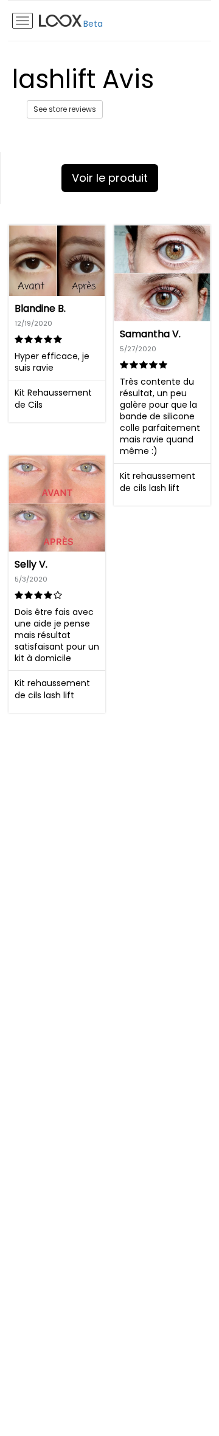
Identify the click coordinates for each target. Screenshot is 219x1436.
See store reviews (64, 109)
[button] (57, 323)
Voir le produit (110, 177)
